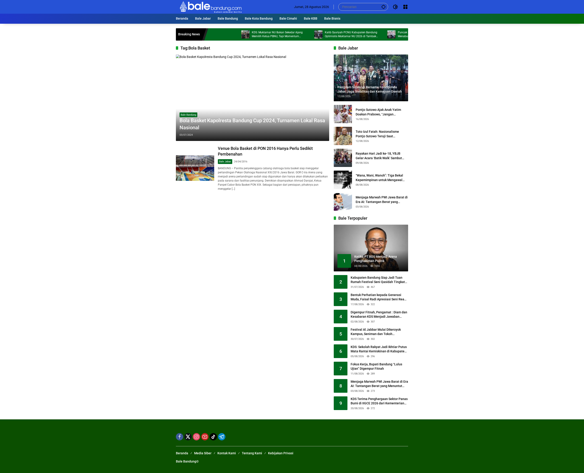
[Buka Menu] (405, 7)
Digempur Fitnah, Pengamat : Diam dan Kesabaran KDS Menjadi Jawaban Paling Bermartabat (379, 314)
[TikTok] (213, 436)
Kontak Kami (226, 453)
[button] (383, 6)
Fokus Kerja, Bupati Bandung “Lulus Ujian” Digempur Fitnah (376, 366)
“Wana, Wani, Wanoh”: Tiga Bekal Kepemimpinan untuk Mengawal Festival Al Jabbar (379, 178)
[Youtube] (205, 436)
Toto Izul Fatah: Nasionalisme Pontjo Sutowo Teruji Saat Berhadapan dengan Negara (377, 134)
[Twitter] (188, 436)
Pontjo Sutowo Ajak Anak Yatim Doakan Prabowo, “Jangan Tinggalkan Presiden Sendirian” (378, 112)
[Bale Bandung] (210, 6)
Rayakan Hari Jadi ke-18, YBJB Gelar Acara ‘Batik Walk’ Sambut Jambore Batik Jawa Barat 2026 (379, 156)
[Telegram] (221, 436)
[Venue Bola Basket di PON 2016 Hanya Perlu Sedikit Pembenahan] (195, 168)
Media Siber (202, 453)
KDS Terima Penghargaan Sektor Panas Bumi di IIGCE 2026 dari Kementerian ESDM (379, 401)
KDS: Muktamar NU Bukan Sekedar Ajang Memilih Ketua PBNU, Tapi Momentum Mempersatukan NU (261, 34)
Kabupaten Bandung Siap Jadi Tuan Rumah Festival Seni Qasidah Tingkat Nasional (378, 280)
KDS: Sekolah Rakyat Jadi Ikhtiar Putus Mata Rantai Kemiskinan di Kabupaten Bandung (379, 349)
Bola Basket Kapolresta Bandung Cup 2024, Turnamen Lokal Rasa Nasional (252, 124)
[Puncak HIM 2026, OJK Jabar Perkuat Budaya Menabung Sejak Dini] (376, 34)
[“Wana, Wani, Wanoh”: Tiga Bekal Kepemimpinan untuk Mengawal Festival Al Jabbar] (343, 180)
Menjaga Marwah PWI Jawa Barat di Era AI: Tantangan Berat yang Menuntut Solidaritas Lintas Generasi (382, 199)
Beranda (182, 453)
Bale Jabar (225, 161)
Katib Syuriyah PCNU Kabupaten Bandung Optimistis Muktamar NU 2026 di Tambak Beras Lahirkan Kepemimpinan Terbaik (335, 34)
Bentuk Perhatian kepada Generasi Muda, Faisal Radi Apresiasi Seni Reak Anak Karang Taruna (378, 297)
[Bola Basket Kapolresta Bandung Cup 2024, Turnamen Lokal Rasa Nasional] (252, 98)
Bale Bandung (188, 114)
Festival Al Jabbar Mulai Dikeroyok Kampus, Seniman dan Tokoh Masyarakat (376, 332)
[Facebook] (179, 436)
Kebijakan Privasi (280, 453)
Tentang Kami (252, 453)
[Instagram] (196, 436)
